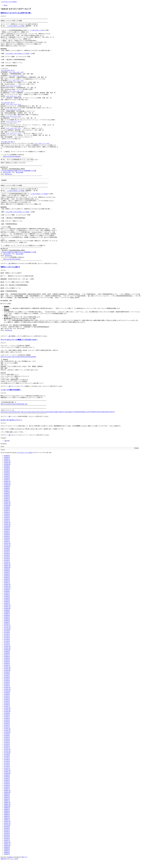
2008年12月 (7, 802)
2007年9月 (7, 826)
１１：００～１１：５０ (16, 75)
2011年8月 (7, 756)
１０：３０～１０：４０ (16, 72)
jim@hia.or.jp (8, 174)
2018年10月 (7, 608)
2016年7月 (7, 654)
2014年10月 (7, 691)
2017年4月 (7, 639)
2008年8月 (7, 807)
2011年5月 (7, 761)
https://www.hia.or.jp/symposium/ (12, 156)
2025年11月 (7, 462)
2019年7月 (7, 593)
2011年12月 (7, 749)
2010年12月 (7, 770)
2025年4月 (7, 474)
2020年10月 (7, 567)
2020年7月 (7, 572)
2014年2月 (7, 704)
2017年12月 (7, 625)
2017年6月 (7, 636)
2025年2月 (7, 478)
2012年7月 (7, 737)
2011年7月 (7, 758)
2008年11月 (7, 804)
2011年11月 (7, 751)
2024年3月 (7, 496)
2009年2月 (7, 799)
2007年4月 (7, 835)
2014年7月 (7, 696)
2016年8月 (7, 653)
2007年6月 (7, 831)
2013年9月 (7, 713)
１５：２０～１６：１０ (16, 91)
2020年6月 (7, 574)
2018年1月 (7, 624)
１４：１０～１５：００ (13, 86)
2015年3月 (7, 682)
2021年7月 (7, 551)
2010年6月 (7, 780)
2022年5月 (7, 534)
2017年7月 (7, 634)
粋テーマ (24, 857)
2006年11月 (7, 843)
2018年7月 (7, 613)
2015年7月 (7, 675)
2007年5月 (7, 833)
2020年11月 (7, 565)
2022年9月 (7, 527)
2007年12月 (7, 821)
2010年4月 (7, 783)
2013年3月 (7, 723)
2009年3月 (7, 797)
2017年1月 (7, 644)
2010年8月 (7, 776)
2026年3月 (7, 455)
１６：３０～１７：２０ (13, 96)
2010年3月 (7, 785)
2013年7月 (7, 716)
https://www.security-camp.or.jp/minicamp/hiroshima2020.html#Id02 (18, 356)
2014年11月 (7, 689)
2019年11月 (7, 586)
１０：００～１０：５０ (13, 104)
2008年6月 (7, 811)
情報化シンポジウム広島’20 (10, 267)
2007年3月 (7, 837)
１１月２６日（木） (8, 102)
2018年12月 (7, 605)
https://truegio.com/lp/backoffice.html (10, 412)
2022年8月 (7, 529)
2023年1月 (7, 521)
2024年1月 (7, 500)
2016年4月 (7, 660)
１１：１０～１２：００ (13, 109)
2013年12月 (7, 708)
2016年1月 (7, 665)
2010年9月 (7, 775)
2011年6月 (7, 759)
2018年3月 (7, 620)
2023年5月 (7, 514)
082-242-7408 (7, 172)
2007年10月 (7, 825)
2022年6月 (7, 533)
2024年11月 (7, 483)
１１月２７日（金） (8, 141)
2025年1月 (7, 479)
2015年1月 (7, 685)
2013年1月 (7, 727)
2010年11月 (7, 771)
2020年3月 (7, 579)
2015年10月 (7, 670)
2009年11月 (7, 790)
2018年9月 (7, 610)
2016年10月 (7, 649)
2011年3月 (7, 764)
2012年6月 (7, 739)
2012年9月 (7, 733)
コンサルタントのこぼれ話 (9, 1)
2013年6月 (7, 718)
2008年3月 (7, 816)
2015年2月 (7, 684)
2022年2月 (7, 539)
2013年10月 (7, 711)
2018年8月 (7, 612)
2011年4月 (7, 763)
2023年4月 (7, 515)
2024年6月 (7, 491)
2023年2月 (7, 519)
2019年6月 (7, 594)
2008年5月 (7, 812)
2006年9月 (7, 847)
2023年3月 (7, 517)
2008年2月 (7, 818)
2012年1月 (7, 747)
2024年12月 (7, 481)
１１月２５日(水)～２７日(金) (15, 25)
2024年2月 (7, 498)
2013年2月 (7, 725)
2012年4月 (7, 742)
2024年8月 (7, 488)
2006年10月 (7, 845)
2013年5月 (7, 720)
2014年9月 (7, 692)
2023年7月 (7, 510)
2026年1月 (7, 459)
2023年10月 (7, 505)
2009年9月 (7, 794)
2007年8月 (7, 828)
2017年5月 (7, 637)
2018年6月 (7, 615)
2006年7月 (7, 850)
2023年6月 (7, 512)
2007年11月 (7, 823)
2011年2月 (7, 766)
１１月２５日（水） (8, 70)
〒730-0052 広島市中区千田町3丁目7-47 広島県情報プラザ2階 (18, 170)
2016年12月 (7, 646)
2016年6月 (7, 656)
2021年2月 (7, 560)
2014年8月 (7, 694)
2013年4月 (7, 721)
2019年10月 (7, 588)
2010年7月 (7, 778)
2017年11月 (7, 627)
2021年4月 (7, 557)
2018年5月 (7, 617)
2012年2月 (7, 746)
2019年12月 (7, 584)
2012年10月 (7, 732)
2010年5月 (7, 782)
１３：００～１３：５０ (16, 80)
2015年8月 (7, 673)
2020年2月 (7, 581)
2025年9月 (7, 466)
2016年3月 (7, 661)
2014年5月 (7, 699)
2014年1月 (7, 706)
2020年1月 (7, 582)
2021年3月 (7, 558)
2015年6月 (7, 677)
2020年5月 (7, 575)
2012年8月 (7, 735)
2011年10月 (7, 752)
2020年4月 (7, 577)
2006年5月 (7, 854)
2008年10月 (7, 806)
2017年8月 (7, 632)
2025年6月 (7, 471)
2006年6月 (7, 852)
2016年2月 (7, 663)
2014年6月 (7, 697)
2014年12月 (7, 687)
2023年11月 (7, 503)
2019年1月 (7, 603)
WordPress (10, 857)
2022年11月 (7, 524)
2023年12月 (7, 502)
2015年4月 (7, 680)
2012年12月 (7, 728)
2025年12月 (7, 460)
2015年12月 (7, 667)
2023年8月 (7, 509)
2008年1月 (7, 819)
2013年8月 (7, 715)
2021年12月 (7, 543)
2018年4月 (7, 618)
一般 (9, 263)
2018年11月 (7, 606)
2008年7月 (7, 809)
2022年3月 (7, 538)
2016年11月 (7, 648)
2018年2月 (7, 622)
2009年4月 (7, 795)
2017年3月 (7, 641)
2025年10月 (7, 464)
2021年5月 (7, 555)
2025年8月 (7, 467)
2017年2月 (7, 642)
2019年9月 (7, 589)
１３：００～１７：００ (42, 143)
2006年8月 (7, 849)
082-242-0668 (19, 172)
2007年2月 (7, 838)
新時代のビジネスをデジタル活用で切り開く (16, 13)
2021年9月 (7, 548)
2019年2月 (7, 601)
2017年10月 (7, 629)
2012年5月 (7, 740)
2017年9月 (7, 630)
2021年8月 (7, 550)
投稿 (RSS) (4, 858)
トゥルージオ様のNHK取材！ (11, 390)
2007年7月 (7, 830)
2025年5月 (7, 472)
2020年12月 (7, 563)
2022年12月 (7, 522)
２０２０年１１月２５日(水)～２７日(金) (17, 53)
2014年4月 (7, 701)
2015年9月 (7, 672)
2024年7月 (7, 490)
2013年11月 (7, 709)
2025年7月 (7, 469)
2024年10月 (7, 484)
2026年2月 (7, 457)
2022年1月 (7, 541)
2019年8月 (7, 591)
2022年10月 (7, 526)
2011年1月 (7, 768)
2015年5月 (7, 679)
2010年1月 (7, 788)
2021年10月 (7, 546)
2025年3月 (7, 476)
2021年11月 (7, 545)
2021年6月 (7, 553)
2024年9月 (7, 486)
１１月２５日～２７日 (36, 30)
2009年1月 (7, 800)
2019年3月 (7, 600)
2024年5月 (7, 493)
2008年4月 (7, 814)
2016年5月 (7, 658)
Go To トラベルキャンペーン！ (11, 420)
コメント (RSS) (13, 858)
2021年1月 (7, 562)
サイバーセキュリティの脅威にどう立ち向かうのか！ (19, 339)
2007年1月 (7, 840)
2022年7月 (7, 531)
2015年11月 (7, 668)
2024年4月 (7, 495)
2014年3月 (7, 703)
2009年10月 (7, 792)
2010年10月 (7, 773)
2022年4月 (7, 536)
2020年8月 (7, 570)
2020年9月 (7, 569)
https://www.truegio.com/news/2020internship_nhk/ (14, 404)
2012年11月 (7, 730)
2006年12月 (7, 842)
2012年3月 (7, 744)
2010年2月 (7, 787)
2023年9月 (7, 507)
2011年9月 (7, 754)
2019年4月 (7, 598)
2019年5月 (7, 596)
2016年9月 (7, 651)
